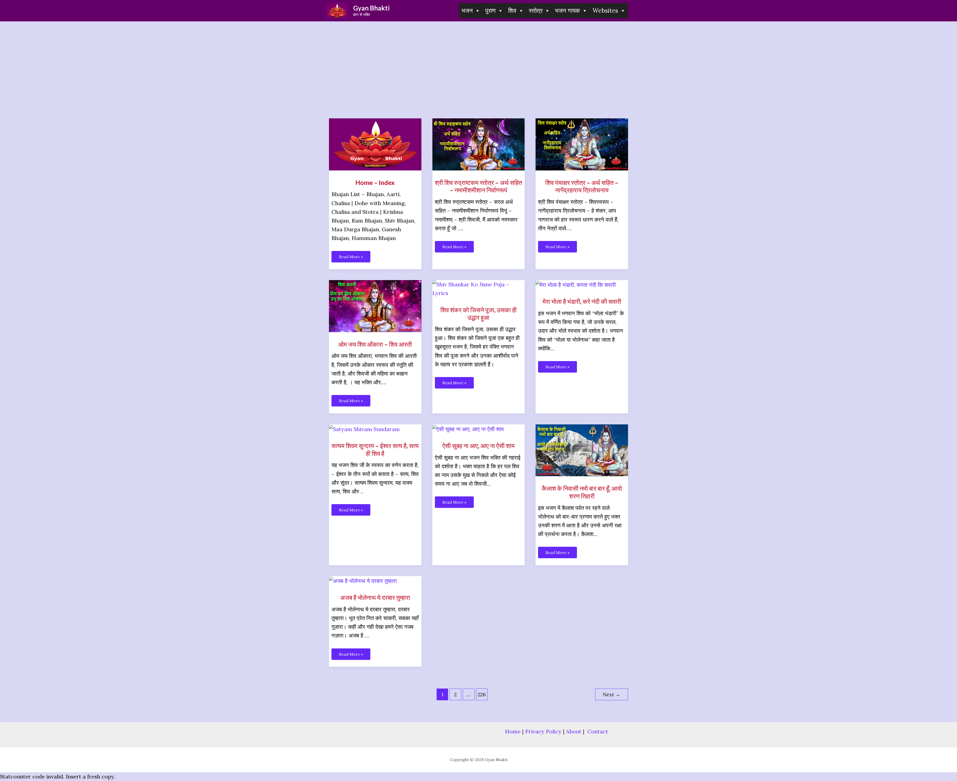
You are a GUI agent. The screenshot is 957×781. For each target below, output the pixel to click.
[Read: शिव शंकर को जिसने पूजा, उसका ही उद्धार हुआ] (478, 288)
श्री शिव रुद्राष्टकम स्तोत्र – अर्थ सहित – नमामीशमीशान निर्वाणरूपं (478, 186)
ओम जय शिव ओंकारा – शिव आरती (375, 344)
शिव (512, 10)
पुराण (490, 10)
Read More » (351, 258)
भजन (467, 10)
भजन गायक (567, 10)
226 (482, 694)
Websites (605, 10)
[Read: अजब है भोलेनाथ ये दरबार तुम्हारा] (363, 580)
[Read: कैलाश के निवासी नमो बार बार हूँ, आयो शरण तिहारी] (582, 449)
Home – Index (375, 182)
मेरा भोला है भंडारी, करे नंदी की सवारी (582, 301)
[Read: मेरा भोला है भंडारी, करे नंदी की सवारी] (576, 284)
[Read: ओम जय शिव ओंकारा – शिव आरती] (375, 305)
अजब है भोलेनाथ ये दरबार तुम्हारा (375, 597)
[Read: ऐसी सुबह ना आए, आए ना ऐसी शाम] (468, 428)
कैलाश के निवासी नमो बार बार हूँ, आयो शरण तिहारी (582, 492)
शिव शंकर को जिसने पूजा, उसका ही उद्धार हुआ (478, 313)
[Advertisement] (478, 59)
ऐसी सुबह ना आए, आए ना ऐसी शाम (478, 445)
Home (513, 731)
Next (611, 694)
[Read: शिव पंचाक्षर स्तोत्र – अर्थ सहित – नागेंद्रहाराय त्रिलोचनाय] (582, 143)
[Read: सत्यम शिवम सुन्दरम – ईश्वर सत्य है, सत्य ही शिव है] (364, 428)
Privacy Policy (543, 731)
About (573, 731)
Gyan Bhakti (371, 8)
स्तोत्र (536, 10)
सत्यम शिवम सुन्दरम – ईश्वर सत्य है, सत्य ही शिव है (375, 449)
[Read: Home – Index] (375, 143)
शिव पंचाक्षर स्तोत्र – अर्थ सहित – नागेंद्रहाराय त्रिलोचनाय (581, 186)
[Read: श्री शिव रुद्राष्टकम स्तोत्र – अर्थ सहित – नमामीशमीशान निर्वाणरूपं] (478, 143)
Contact (597, 731)
